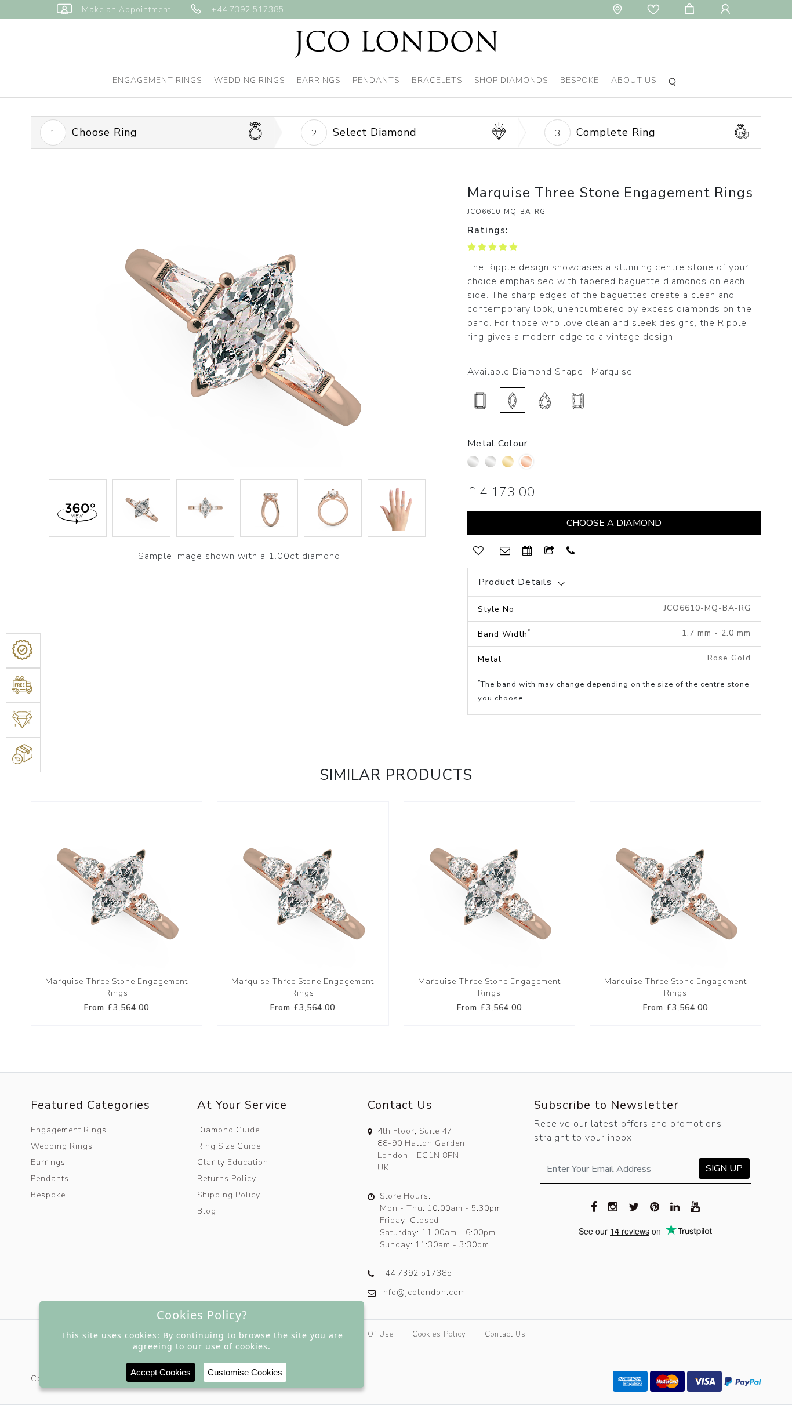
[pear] (545, 400)
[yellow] (509, 464)
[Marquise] (512, 400)
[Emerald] (480, 400)
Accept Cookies (160, 1372)
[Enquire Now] (505, 551)
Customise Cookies (245, 1372)
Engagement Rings (157, 80)
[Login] (728, 9)
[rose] (526, 462)
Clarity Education (232, 1162)
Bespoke (579, 80)
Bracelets (437, 80)
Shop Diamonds (511, 80)
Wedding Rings (249, 80)
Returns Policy (226, 1178)
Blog (206, 1211)
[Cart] (692, 9)
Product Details (515, 582)
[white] (492, 464)
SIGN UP (724, 1168)
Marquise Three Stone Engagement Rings (116, 987)
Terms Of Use (368, 1334)
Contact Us (505, 1334)
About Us (633, 80)
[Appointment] (528, 551)
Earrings (318, 80)
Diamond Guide (228, 1129)
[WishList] (478, 551)
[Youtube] (695, 1206)
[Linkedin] (675, 1206)
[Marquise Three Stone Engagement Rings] (116, 887)
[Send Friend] (550, 551)
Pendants (376, 80)
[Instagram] (613, 1206)
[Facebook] (594, 1206)
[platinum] (474, 464)
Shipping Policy (228, 1194)
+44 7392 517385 (415, 1273)
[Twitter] (634, 1206)
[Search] (674, 83)
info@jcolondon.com (423, 1292)
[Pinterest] (655, 1206)
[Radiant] (577, 400)
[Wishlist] (656, 9)
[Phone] (571, 551)
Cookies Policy (439, 1334)
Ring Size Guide (229, 1146)
